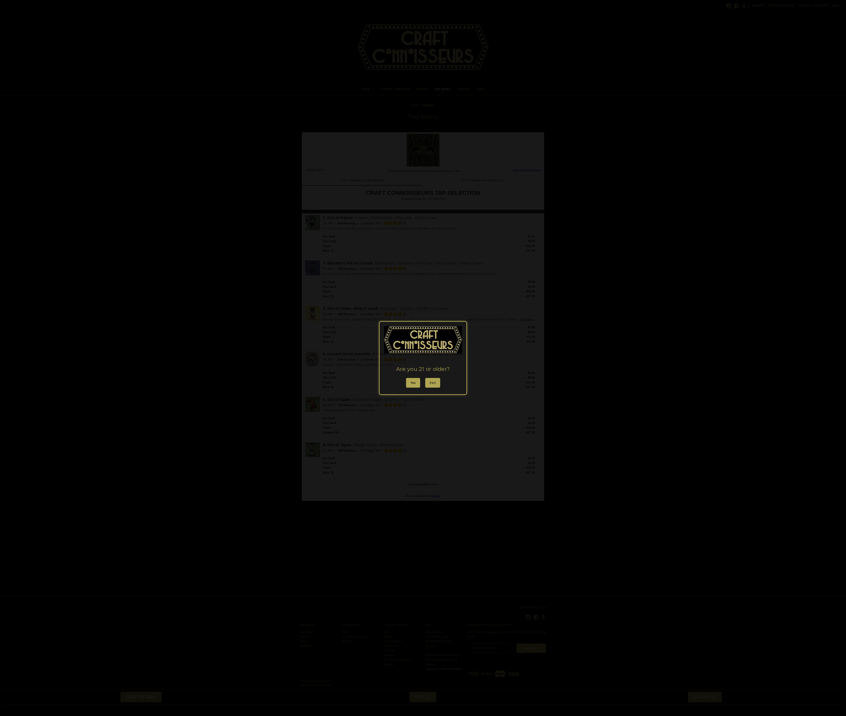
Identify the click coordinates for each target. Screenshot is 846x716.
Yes (413, 383)
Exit (433, 383)
